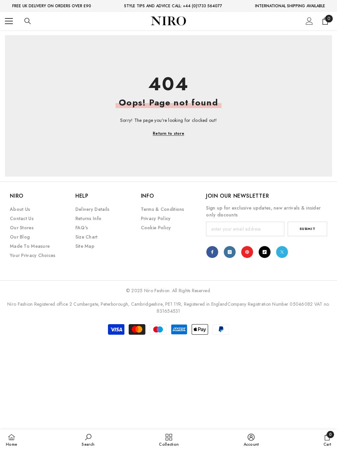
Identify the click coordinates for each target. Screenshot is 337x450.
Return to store (168, 133)
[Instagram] (229, 252)
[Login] (309, 21)
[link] (88, 440)
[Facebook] (212, 252)
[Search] (28, 21)
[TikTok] (264, 252)
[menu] (9, 21)
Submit (307, 228)
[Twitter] (282, 252)
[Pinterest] (247, 252)
